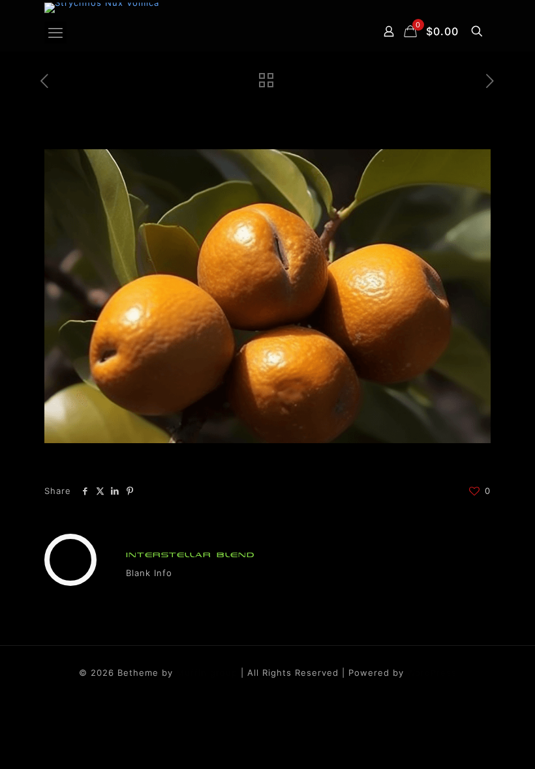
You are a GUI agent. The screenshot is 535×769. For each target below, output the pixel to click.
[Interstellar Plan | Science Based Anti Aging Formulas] (101, 8)
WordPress (432, 672)
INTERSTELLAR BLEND (190, 555)
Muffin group (206, 672)
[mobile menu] (55, 33)
